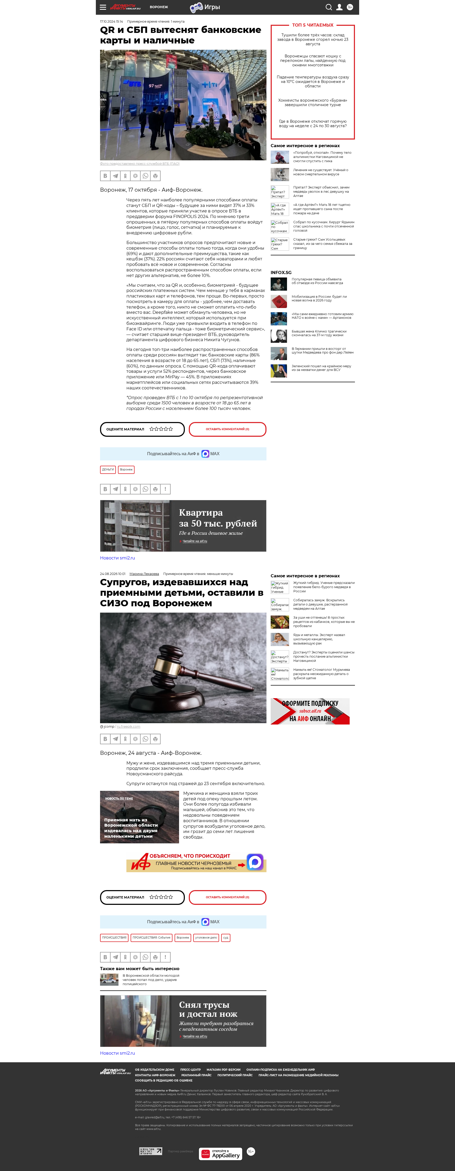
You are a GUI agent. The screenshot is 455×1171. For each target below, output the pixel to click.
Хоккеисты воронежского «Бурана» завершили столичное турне (312, 102)
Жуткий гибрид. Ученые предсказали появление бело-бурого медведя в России (324, 587)
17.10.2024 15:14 (111, 21)
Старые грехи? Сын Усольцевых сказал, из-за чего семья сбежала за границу (322, 243)
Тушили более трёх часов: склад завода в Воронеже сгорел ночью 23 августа (312, 39)
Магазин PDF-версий (223, 1069)
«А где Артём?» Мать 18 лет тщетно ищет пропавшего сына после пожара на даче (321, 209)
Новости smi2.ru (117, 557)
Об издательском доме (154, 1069)
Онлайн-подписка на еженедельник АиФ (280, 1069)
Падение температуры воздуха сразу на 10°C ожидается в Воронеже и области (313, 81)
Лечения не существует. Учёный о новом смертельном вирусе (320, 172)
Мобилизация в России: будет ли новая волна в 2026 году (319, 298)
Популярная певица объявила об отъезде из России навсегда (317, 281)
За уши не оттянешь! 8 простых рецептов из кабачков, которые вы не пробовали (324, 622)
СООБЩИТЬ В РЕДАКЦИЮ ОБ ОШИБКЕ (163, 1080)
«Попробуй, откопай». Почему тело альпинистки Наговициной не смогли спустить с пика (322, 157)
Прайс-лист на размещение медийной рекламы (298, 1075)
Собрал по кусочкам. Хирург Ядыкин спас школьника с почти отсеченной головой (323, 226)
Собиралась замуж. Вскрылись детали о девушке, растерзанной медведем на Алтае (320, 604)
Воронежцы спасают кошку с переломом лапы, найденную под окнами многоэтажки (312, 60)
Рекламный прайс (196, 1075)
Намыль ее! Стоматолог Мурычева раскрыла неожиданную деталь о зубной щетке (321, 674)
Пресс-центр (190, 1069)
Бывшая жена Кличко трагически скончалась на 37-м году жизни (319, 333)
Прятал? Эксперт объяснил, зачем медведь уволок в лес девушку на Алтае (321, 191)
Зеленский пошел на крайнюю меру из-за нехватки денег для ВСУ (321, 368)
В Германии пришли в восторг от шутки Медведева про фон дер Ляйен (323, 350)
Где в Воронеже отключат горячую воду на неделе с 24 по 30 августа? (313, 123)
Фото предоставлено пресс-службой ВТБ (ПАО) (140, 164)
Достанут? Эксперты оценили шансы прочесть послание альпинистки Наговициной (323, 656)
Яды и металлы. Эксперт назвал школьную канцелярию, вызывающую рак (319, 639)
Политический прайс (235, 1075)
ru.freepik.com (128, 726)
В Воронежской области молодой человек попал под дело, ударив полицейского (151, 980)
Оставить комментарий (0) (227, 429)
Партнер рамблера (180, 1151)
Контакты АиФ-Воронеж (155, 1075)
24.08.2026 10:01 (112, 574)
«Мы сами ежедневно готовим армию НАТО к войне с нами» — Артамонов (322, 316)
